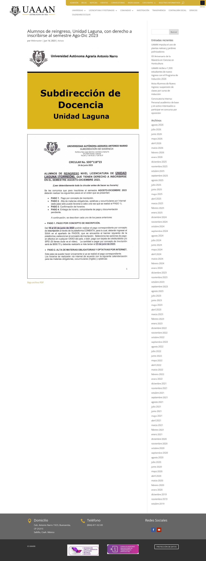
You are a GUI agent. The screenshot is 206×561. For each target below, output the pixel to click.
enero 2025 (157, 212)
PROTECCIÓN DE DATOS (167, 546)
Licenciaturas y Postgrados (101, 11)
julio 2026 (156, 129)
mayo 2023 (156, 305)
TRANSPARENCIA (159, 11)
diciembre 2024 (159, 217)
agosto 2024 (157, 235)
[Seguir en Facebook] (153, 530)
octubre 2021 (157, 392)
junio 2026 (156, 134)
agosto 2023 (157, 291)
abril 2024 (156, 254)
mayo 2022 (156, 360)
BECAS (84, 3)
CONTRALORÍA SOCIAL (177, 11)
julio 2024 (156, 240)
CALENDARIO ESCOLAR (81, 15)
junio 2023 (156, 300)
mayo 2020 (156, 471)
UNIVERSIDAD (77, 11)
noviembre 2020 (159, 443)
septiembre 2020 (159, 452)
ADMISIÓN (74, 3)
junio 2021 (156, 411)
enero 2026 (157, 157)
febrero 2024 (157, 263)
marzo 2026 (157, 147)
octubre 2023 (157, 281)
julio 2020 (156, 462)
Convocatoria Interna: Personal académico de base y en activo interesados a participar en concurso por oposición (165, 105)
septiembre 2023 (159, 286)
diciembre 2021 (159, 383)
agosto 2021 (157, 402)
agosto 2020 (157, 457)
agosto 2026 (157, 124)
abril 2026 (156, 143)
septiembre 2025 (159, 175)
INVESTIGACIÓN (143, 11)
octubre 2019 (157, 503)
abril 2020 (156, 475)
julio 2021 (156, 406)
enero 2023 (157, 323)
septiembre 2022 (159, 341)
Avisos (61, 40)
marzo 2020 (157, 480)
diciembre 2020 (159, 439)
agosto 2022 (157, 346)
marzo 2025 (157, 203)
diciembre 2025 (159, 161)
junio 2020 (156, 466)
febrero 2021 (157, 429)
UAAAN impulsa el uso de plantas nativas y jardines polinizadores (163, 48)
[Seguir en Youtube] (159, 530)
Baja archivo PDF (35, 282)
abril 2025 (156, 198)
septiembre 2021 (159, 397)
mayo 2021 (156, 415)
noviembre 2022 (159, 332)
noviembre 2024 (159, 221)
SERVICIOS (193, 11)
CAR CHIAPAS (147, 3)
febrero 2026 (157, 152)
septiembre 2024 (159, 231)
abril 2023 (156, 309)
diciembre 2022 (159, 328)
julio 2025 (156, 184)
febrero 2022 (157, 374)
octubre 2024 (157, 226)
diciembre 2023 (159, 272)
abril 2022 (156, 365)
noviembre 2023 (159, 277)
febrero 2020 (157, 485)
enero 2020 (157, 489)
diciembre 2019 (159, 494)
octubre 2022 (157, 337)
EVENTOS (104, 3)
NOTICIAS (93, 3)
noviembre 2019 (159, 499)
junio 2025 (156, 189)
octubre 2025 (157, 171)
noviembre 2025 (159, 166)
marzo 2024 (157, 258)
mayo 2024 (156, 249)
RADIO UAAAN (133, 3)
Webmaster (36, 40)
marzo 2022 (157, 369)
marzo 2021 (157, 425)
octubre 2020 (157, 448)
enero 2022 (157, 378)
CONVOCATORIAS (118, 3)
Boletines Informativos (169, 3)
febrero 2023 (157, 318)
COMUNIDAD (125, 11)
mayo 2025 (156, 194)
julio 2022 (156, 351)
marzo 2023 (157, 314)
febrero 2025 (157, 208)
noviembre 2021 (159, 388)
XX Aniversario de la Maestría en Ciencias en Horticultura (162, 60)
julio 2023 (156, 295)
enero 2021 (157, 434)
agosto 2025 (157, 180)
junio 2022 (156, 355)
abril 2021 (156, 420)
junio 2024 (156, 244)
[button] (202, 3)
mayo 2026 (156, 138)
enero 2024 (157, 268)
